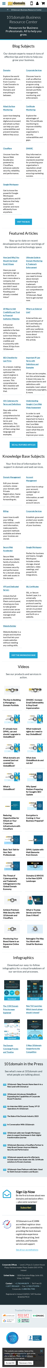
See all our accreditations (27, 1249)
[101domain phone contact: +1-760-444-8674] (31, 4)
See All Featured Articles (23, 445)
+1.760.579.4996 (32, 1286)
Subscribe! (25, 1207)
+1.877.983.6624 (12, 1286)
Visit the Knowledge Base (23, 655)
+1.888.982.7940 (28, 1289)
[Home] (8, 9)
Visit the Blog (23, 222)
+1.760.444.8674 (22, 1283)
